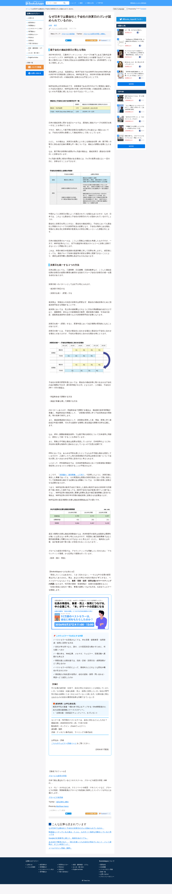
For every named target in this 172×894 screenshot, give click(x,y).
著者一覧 (30, 62)
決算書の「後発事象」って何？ (72, 475)
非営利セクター (33, 34)
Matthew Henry (62, 806)
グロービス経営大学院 (59, 29)
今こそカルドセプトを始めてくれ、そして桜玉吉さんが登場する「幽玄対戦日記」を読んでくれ (134, 52)
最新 (81, 3)
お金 (50, 25)
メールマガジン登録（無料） (60, 848)
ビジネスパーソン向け (35, 28)
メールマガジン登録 (106, 869)
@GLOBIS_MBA (62, 802)
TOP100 (100, 3)
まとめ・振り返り (34, 53)
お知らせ (31, 18)
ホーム (28, 9)
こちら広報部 (31, 867)
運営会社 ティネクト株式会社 (138, 3)
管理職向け (31, 25)
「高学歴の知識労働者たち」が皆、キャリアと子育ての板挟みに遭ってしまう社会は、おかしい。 (134, 73)
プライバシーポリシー (107, 876)
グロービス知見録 (68, 34)
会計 (55, 25)
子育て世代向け (33, 43)
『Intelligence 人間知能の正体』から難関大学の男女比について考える (135, 41)
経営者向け (31, 22)
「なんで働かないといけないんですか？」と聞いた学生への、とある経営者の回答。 (134, 107)
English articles (33, 57)
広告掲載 (103, 867)
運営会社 (103, 864)
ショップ (73, 3)
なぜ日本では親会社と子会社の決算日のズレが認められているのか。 (76, 828)
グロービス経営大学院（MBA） (95, 34)
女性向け (31, 40)
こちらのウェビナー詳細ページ (63, 743)
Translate (143, 9)
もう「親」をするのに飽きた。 (134, 30)
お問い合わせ (104, 874)
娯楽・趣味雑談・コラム (80, 864)
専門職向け (31, 31)
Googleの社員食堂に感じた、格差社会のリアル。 (68, 838)
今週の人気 (90, 3)
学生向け (31, 37)
